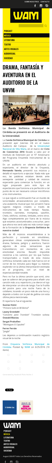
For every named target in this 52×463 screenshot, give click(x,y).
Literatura (9, 40)
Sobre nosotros (32, 2)
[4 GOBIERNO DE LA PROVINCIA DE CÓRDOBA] (10, 407)
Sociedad (8, 58)
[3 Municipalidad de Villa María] (26, 407)
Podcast (8, 31)
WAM (27, 347)
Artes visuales (11, 49)
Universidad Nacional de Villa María (26, 147)
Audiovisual (9, 53)
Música (7, 35)
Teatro (7, 44)
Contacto (45, 2)
